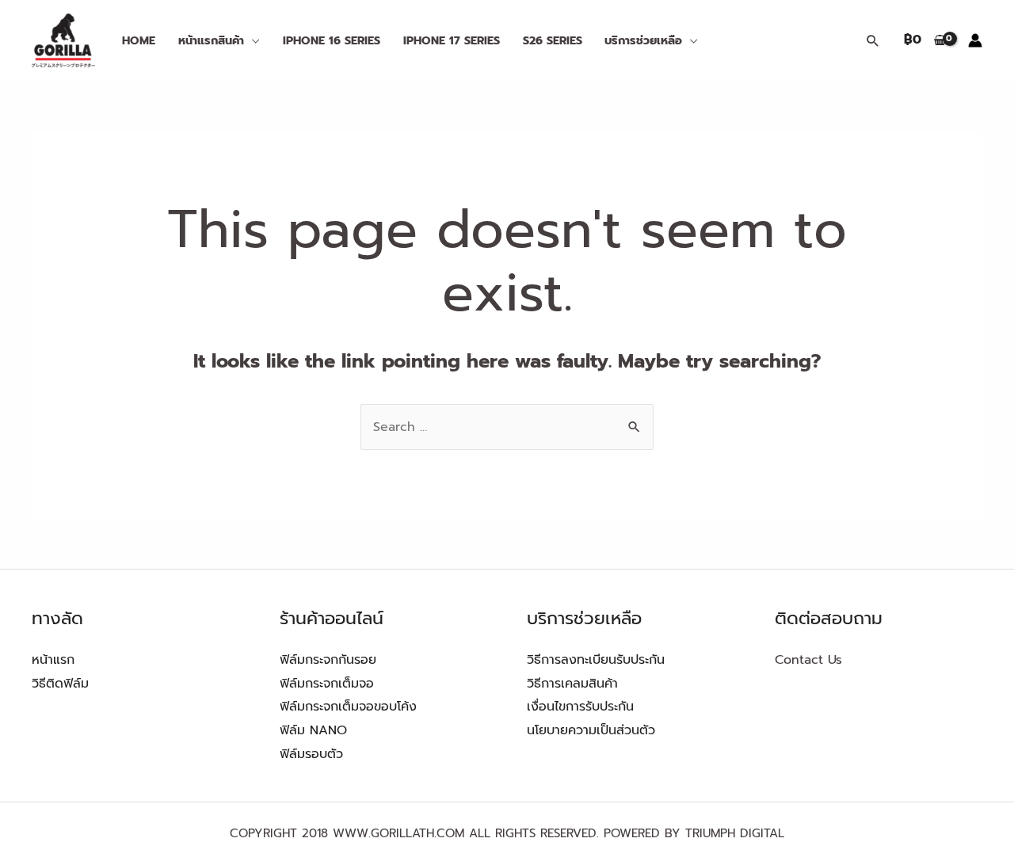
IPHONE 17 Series (451, 40)
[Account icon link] (975, 40)
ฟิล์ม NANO (313, 730)
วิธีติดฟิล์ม (60, 683)
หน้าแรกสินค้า (211, 40)
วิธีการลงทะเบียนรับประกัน (596, 659)
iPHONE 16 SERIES (331, 40)
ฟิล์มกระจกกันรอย (328, 659)
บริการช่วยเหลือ (643, 40)
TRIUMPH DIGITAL (734, 833)
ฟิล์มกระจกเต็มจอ (327, 683)
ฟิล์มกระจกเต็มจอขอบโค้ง (348, 706)
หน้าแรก (53, 659)
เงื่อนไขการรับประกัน (580, 706)
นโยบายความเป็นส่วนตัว (591, 730)
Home (138, 40)
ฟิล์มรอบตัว (311, 754)
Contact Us (808, 659)
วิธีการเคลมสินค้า (572, 683)
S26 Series (552, 40)
